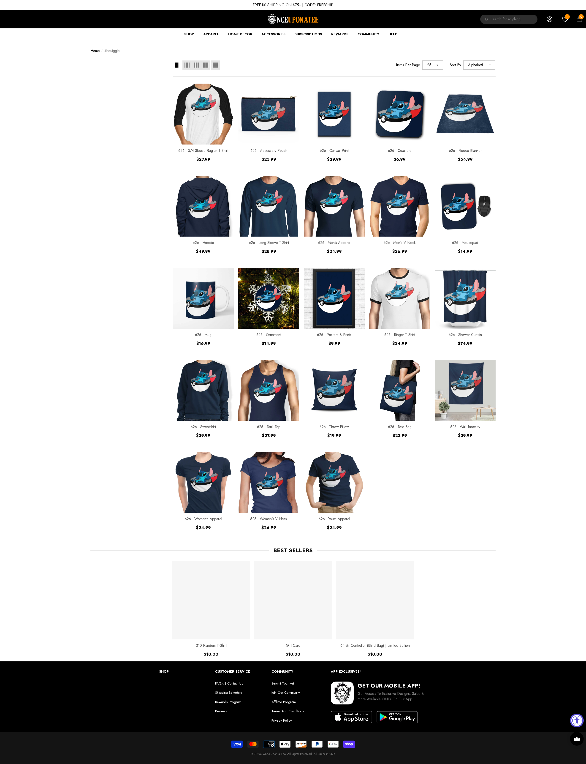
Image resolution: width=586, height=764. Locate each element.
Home (95, 50)
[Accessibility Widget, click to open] (577, 720)
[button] (579, 19)
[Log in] (549, 19)
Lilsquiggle (111, 50)
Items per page (408, 65)
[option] (211, 609)
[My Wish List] (565, 19)
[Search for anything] (485, 19)
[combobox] (514, 19)
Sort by (455, 65)
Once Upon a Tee (274, 754)
